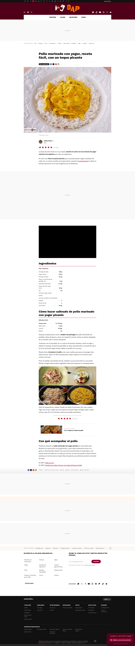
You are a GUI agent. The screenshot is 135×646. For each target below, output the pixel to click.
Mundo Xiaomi (28, 619)
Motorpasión (78, 607)
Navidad (40, 43)
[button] (48, 141)
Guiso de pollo (85, 470)
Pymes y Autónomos (104, 611)
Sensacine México (54, 629)
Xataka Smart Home (27, 616)
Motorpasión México (78, 630)
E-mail (110, 12)
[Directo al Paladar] (67, 8)
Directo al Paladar (67, 607)
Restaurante (53, 43)
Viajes (26, 565)
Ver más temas (29, 583)
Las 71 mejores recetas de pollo (73, 430)
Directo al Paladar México (67, 630)
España (84, 43)
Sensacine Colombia (52, 632)
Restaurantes (58, 570)
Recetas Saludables (42, 571)
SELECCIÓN (73, 17)
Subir (105, 599)
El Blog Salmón (105, 607)
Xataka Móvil (27, 610)
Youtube (100, 12)
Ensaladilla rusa (39, 548)
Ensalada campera (65, 548)
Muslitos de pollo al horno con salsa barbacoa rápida (63, 465)
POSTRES (52, 17)
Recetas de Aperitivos (42, 566)
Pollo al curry (49, 463)
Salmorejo (55, 548)
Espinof (52, 610)
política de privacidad (90, 565)
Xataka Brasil (27, 631)
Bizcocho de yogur (89, 548)
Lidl (35, 43)
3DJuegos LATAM (41, 629)
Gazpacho (48, 548)
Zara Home (91, 43)
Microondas (66, 43)
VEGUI (83, 17)
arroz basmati (83, 161)
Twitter (53, 64)
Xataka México (28, 629)
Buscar (31, 12)
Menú (24, 12)
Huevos (56, 575)
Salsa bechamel (100, 548)
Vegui (55, 560)
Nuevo (28, 12)
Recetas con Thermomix (28, 560)
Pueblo (59, 43)
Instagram (103, 12)
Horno (41, 575)
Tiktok (96, 12)
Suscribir (96, 561)
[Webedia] (28, 599)
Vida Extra (40, 610)
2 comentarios (44, 64)
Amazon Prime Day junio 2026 (30, 576)
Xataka (26, 607)
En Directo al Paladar (69, 428)
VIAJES (62, 17)
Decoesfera (91, 610)
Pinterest (96, 583)
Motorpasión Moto (80, 610)
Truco (46, 43)
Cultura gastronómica (58, 566)
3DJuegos (39, 607)
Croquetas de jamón (77, 548)
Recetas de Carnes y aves (52, 470)
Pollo (62, 470)
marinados (75, 470)
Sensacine (52, 607)
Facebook (107, 12)
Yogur (79, 43)
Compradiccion (92, 612)
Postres (41, 560)
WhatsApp (93, 12)
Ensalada (73, 43)
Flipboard (56, 64)
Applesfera (27, 612)
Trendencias (91, 607)
